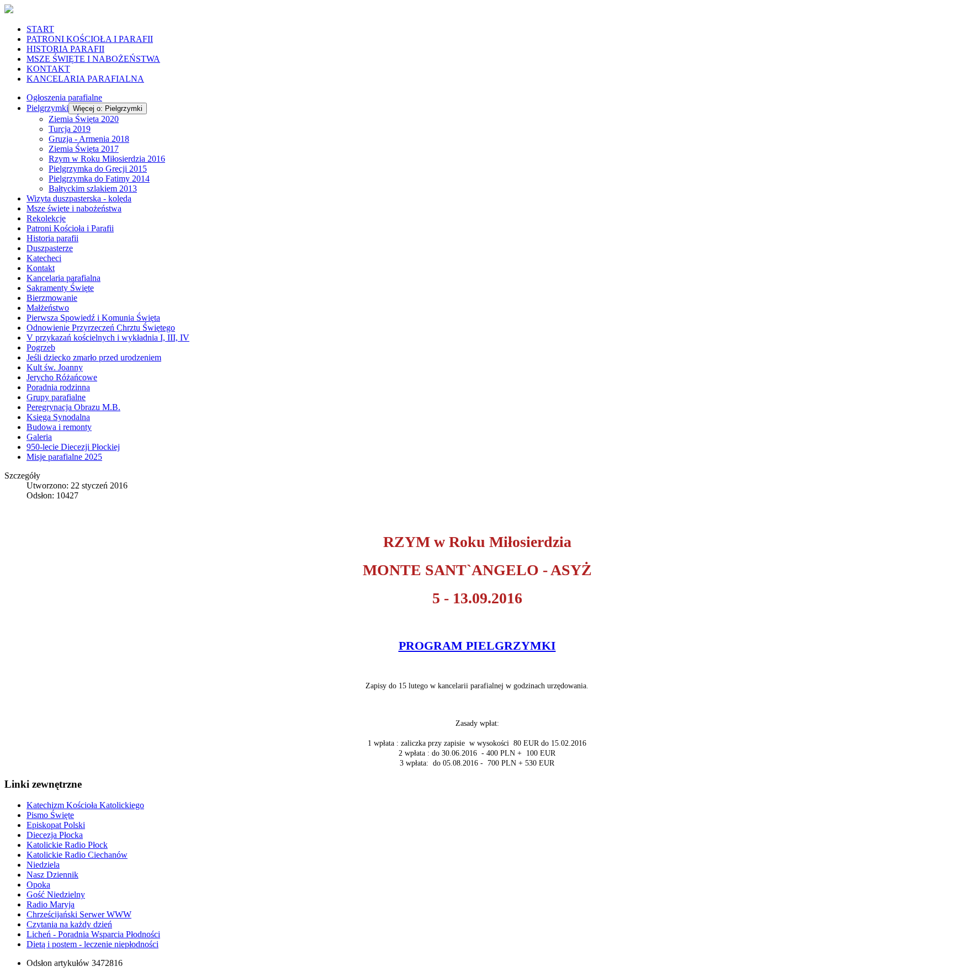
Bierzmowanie (51, 297)
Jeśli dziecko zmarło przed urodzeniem (93, 357)
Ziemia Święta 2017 (84, 148)
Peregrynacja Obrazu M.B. (73, 407)
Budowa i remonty (59, 427)
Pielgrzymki (47, 108)
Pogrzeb (40, 347)
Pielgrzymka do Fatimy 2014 (99, 178)
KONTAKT (48, 68)
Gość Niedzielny (55, 894)
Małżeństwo (47, 307)
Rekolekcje (46, 218)
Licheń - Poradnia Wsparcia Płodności (93, 934)
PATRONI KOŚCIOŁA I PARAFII (89, 39)
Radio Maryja (50, 904)
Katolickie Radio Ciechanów (77, 854)
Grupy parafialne (56, 397)
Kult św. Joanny (54, 367)
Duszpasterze (49, 248)
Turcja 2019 (70, 129)
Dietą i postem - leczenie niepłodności (92, 944)
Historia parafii (52, 238)
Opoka (38, 884)
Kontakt (40, 268)
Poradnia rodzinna (58, 387)
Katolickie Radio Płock (67, 844)
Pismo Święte (50, 815)
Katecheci (43, 258)
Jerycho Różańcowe (61, 377)
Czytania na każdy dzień (69, 924)
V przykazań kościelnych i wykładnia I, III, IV (107, 337)
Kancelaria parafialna (63, 278)
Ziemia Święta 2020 (84, 119)
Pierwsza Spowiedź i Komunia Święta (93, 317)
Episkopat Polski (55, 825)
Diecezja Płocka (54, 835)
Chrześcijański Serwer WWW (78, 914)
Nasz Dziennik (52, 874)
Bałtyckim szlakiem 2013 (93, 188)
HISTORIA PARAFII (65, 49)
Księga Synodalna (58, 417)
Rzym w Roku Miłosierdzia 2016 (107, 158)
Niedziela (43, 864)
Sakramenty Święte (60, 288)
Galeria (39, 437)
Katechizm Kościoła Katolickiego (85, 805)
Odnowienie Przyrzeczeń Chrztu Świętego (100, 327)
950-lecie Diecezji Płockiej (73, 447)
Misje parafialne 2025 (64, 456)
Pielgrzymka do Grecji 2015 (98, 168)
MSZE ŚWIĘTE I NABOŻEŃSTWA (93, 58)
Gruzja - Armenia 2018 (89, 139)
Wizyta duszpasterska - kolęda (78, 198)
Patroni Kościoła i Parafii (70, 228)
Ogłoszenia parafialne (64, 97)
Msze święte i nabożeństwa (73, 208)
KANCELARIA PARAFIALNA (85, 78)
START (40, 29)
